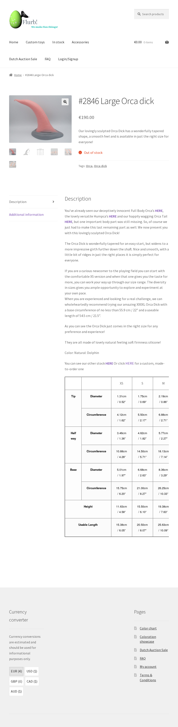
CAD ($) (32, 681)
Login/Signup (68, 59)
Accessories (80, 42)
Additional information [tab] (26, 214)
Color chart (148, 628)
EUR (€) (16, 671)
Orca (89, 166)
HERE (159, 210)
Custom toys (35, 42)
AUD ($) (16, 691)
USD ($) (31, 671)
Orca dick (100, 166)
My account (148, 666)
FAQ (48, 59)
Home (13, 42)
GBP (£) (16, 681)
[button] (65, 101)
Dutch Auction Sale (23, 59)
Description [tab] (17, 202)
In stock (58, 42)
